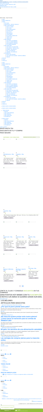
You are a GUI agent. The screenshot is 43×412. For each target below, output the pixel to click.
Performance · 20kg (20, 236)
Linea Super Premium (9, 112)
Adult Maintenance (10, 29)
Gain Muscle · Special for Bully (11, 24)
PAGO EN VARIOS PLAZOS (8, 372)
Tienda (3, 21)
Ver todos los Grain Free (12, 46)
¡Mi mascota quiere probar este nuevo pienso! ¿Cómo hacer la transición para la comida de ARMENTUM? (19, 318)
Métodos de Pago (24, 398)
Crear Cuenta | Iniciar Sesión (9, 106)
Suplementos (7, 53)
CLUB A (3, 59)
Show (21, 410)
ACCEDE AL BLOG (4, 345)
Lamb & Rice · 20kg (7, 210)
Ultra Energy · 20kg (32, 268)
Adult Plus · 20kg (31, 236)
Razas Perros (16, 305)
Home (3, 19)
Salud (20, 305)
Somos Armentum (6, 20)
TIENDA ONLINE (5, 364)
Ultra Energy (9, 34)
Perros (4, 365)
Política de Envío (32, 398)
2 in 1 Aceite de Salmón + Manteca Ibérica (16, 55)
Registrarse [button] (7, 410)
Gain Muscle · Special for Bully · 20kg (21, 270)
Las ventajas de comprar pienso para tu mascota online (20, 339)
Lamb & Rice (9, 38)
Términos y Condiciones (7, 398)
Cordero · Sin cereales (11, 51)
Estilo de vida (4, 336)
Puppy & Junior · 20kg (7, 236)
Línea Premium (7, 39)
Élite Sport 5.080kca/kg (11, 35)
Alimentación (4, 305)
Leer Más (2, 311)
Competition (9, 36)
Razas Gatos (10, 305)
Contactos (5, 358)
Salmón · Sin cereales (11, 49)
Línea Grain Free (8, 45)
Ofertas (6, 111)
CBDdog (8, 56)
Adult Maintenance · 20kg (8, 154)
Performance (9, 33)
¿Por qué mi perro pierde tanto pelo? (15, 307)
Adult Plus (8, 31)
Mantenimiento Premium (12, 43)
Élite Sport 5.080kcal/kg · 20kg (8, 270)
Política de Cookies (16, 398)
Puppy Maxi (8, 28)
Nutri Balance (9, 30)
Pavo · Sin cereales (10, 50)
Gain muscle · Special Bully (12, 48)
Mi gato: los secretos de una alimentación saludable (21, 329)
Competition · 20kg (20, 154)
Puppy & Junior (9, 26)
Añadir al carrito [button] (8, 163)
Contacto (4, 60)
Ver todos (6, 23)
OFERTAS (4, 58)
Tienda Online (6, 110)
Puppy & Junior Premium (11, 41)
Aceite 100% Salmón (10, 54)
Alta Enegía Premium (11, 44)
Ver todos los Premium (11, 40)
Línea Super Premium (9, 25)
